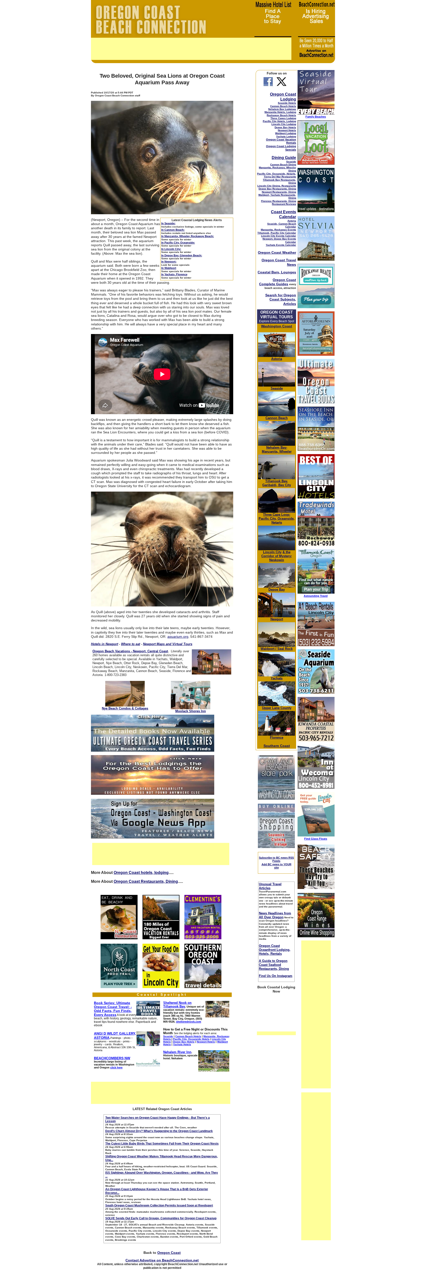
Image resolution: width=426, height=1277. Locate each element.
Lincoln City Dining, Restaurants (276, 185)
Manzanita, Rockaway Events (278, 229)
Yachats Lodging (286, 136)
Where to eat (130, 644)
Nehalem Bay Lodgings (282, 109)
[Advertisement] (191, 49)
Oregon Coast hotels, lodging (141, 872)
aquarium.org (177, 636)
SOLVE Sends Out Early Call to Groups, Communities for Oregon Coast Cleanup (160, 1218)
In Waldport (168, 267)
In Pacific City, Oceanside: (178, 242)
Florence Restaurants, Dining (278, 201)
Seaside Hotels (287, 103)
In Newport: (169, 261)
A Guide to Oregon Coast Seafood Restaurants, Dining (274, 965)
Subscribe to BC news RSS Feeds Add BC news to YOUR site (276, 862)
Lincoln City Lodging (283, 124)
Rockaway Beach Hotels (281, 115)
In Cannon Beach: (173, 229)
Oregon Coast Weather (277, 252)
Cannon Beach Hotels (283, 106)
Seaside (291, 161)
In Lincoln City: (171, 249)
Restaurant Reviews (284, 204)
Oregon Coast (169, 1253)
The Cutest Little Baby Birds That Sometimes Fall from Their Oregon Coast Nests (162, 1143)
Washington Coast (276, 326)
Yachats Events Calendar (281, 245)
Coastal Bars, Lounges (277, 272)
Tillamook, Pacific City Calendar (276, 232)
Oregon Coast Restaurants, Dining (146, 881)
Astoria (291, 220)
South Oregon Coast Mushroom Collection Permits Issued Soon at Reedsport (159, 1205)
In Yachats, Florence (174, 274)
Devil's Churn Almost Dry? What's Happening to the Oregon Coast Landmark (159, 1131)
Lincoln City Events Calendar (278, 235)
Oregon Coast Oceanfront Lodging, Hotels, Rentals (274, 950)
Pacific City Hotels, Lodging (279, 121)
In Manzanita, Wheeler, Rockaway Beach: (187, 236)
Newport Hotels (287, 130)
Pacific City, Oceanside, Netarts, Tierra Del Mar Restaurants (276, 175)
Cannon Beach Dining (283, 164)
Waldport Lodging (285, 133)
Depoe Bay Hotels (285, 127)
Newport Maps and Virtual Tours (167, 644)
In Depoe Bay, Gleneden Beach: (181, 255)
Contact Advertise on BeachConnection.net (162, 1260)
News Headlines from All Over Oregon (275, 915)
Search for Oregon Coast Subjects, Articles (280, 299)
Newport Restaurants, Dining (279, 192)
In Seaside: (168, 223)
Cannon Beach (277, 418)
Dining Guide (284, 158)
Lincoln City (272, 552)
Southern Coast (277, 746)
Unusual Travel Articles (270, 886)
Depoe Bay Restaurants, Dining (277, 188)
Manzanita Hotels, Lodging (280, 112)
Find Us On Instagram (275, 976)
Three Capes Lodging (283, 118)
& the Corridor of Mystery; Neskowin (276, 556)
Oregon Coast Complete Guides (277, 282)
